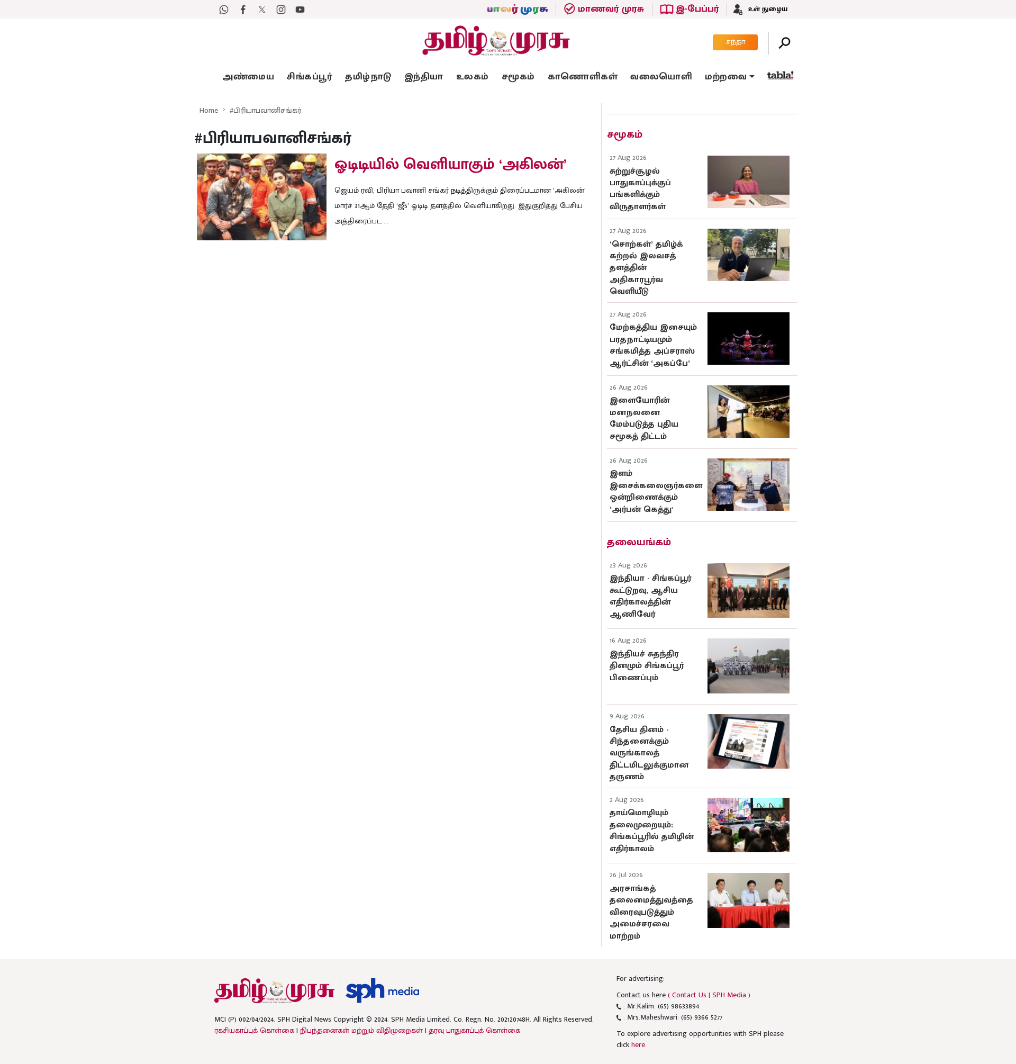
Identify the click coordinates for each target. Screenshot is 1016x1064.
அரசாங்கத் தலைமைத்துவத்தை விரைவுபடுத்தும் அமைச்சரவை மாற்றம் (651, 912)
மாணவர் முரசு (611, 9)
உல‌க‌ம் (472, 77)
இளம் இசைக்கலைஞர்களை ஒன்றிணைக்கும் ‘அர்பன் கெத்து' (656, 491)
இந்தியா (423, 77)
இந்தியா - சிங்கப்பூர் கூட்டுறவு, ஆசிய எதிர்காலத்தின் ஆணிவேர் (650, 596)
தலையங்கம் (639, 542)
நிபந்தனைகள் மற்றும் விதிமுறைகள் (361, 1030)
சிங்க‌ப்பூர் (309, 77)
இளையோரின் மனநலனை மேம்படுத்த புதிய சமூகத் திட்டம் (644, 418)
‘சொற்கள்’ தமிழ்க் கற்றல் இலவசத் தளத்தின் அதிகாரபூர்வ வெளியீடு (646, 268)
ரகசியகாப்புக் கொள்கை (254, 1030)
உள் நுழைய (766, 9)
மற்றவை (726, 77)
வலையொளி (661, 77)
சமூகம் (518, 77)
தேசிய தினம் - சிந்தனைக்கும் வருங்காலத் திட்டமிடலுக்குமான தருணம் (649, 754)
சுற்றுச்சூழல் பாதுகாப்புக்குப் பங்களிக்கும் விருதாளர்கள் (640, 189)
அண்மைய (248, 77)
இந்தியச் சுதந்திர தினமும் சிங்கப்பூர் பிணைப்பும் (647, 666)
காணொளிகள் (583, 77)
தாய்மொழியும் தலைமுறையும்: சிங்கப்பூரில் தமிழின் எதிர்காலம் (652, 830)
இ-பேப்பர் (697, 9)
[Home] (274, 990)
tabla (780, 75)
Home (208, 110)
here (638, 1045)
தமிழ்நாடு (368, 77)
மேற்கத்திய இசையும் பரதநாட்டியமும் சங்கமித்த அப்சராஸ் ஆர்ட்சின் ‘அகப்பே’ (653, 345)
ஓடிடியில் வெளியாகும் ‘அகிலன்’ (450, 164)
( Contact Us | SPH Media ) (709, 995)
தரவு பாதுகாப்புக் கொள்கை (474, 1030)
